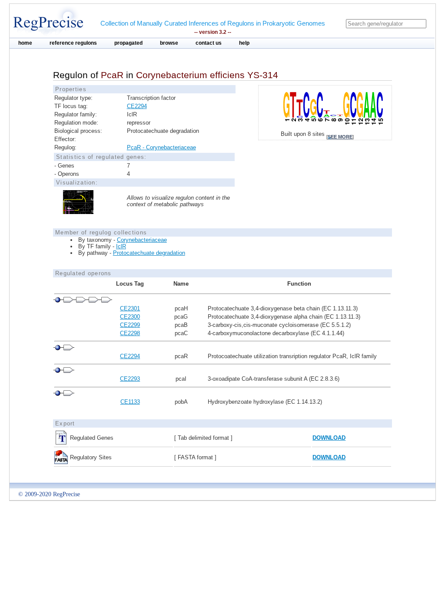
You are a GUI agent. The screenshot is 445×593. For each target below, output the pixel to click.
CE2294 (137, 106)
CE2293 (130, 379)
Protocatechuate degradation (149, 253)
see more (340, 136)
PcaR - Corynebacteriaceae (161, 147)
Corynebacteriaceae (142, 240)
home (25, 43)
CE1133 (130, 402)
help (244, 43)
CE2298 (130, 333)
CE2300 (130, 316)
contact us (209, 43)
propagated (128, 43)
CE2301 (130, 308)
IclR (121, 246)
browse (169, 43)
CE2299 (130, 325)
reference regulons (73, 43)
